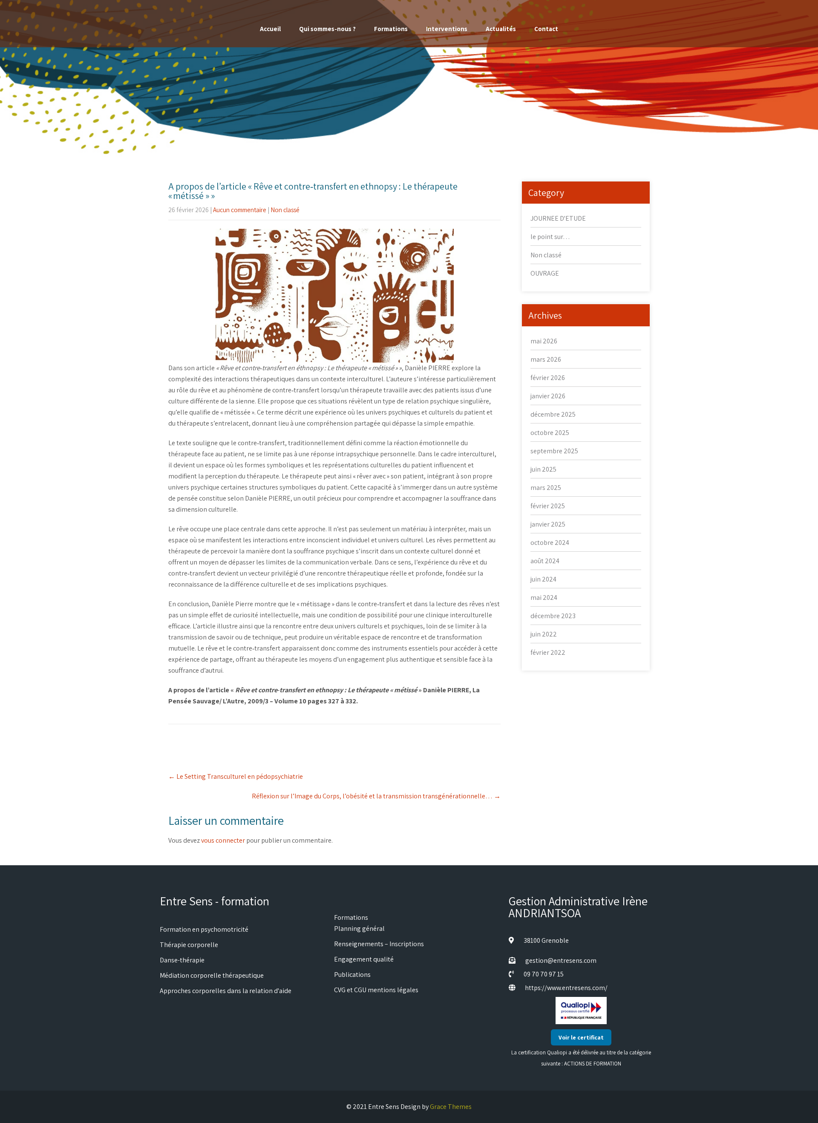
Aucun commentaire (239, 210)
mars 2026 (545, 359)
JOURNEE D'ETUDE (558, 218)
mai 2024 (543, 597)
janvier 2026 (547, 396)
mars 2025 (545, 487)
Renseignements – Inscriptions (379, 943)
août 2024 (544, 560)
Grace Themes (451, 1106)
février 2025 (547, 505)
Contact (546, 29)
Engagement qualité (364, 959)
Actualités (501, 29)
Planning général (359, 928)
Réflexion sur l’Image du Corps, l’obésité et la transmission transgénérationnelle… (376, 796)
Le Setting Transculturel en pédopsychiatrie (236, 776)
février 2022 (547, 652)
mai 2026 (543, 341)
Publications (352, 974)
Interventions (446, 29)
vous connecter (223, 840)
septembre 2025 (554, 450)
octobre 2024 (549, 542)
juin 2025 (543, 469)
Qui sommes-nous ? (327, 29)
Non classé (285, 210)
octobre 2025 (549, 432)
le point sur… (550, 236)
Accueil (270, 29)
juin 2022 (543, 634)
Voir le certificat (581, 1037)
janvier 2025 (547, 524)
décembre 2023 (553, 615)
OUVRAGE (544, 273)
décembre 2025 (553, 414)
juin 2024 (543, 579)
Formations (391, 29)
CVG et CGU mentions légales (376, 989)
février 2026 (547, 377)
